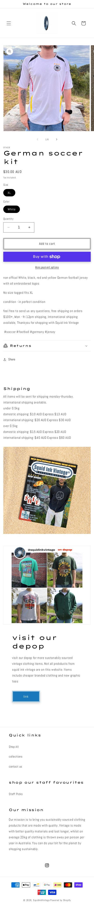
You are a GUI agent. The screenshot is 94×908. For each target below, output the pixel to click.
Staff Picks (16, 794)
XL (9, 193)
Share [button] (11, 359)
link (26, 696)
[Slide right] (56, 139)
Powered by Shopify (60, 900)
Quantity (8, 219)
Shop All (14, 747)
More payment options (47, 267)
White (12, 209)
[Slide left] (37, 139)
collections (16, 756)
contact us (15, 766)
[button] (9, 23)
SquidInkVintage (41, 900)
